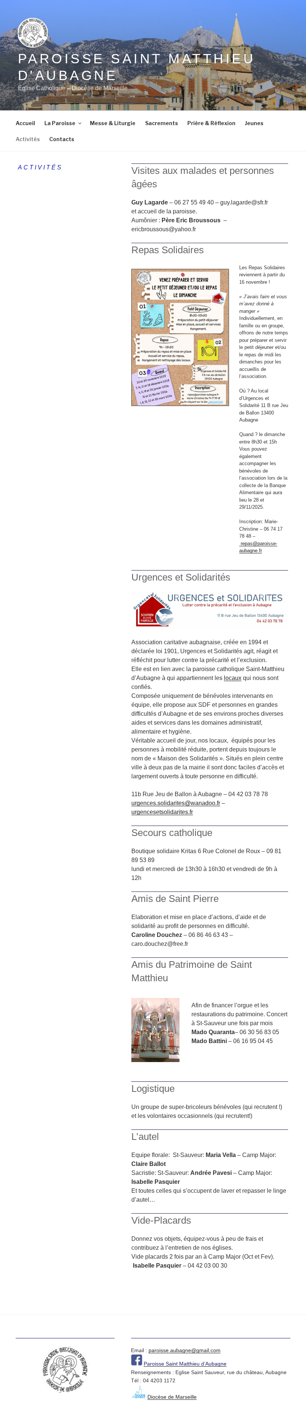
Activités (28, 139)
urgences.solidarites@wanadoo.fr (175, 803)
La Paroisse (59, 123)
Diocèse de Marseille (172, 1397)
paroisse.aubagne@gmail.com (185, 1350)
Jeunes (254, 123)
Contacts (61, 139)
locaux (232, 678)
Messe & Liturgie (112, 123)
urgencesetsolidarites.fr (162, 812)
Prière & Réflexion (211, 123)
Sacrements (161, 123)
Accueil (25, 123)
